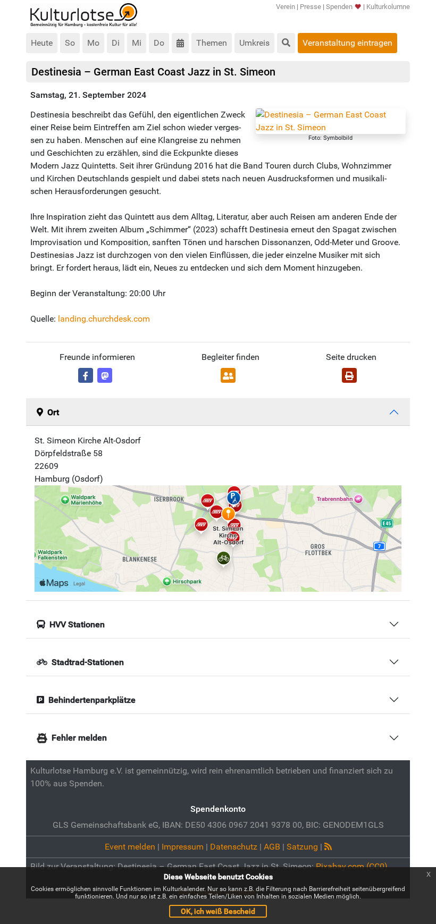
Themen (211, 43)
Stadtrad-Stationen (88, 662)
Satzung (302, 847)
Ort (53, 412)
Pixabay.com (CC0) (352, 866)
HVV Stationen (77, 624)
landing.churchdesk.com (104, 319)
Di (116, 43)
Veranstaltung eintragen (347, 43)
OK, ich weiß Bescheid (218, 911)
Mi (136, 43)
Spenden (339, 7)
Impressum (183, 847)
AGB (272, 847)
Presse (310, 7)
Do (159, 43)
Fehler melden (79, 738)
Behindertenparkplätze (92, 700)
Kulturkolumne (388, 7)
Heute (42, 43)
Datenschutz (233, 847)
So (70, 43)
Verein (285, 7)
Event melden (130, 847)
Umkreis (254, 43)
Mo (93, 43)
